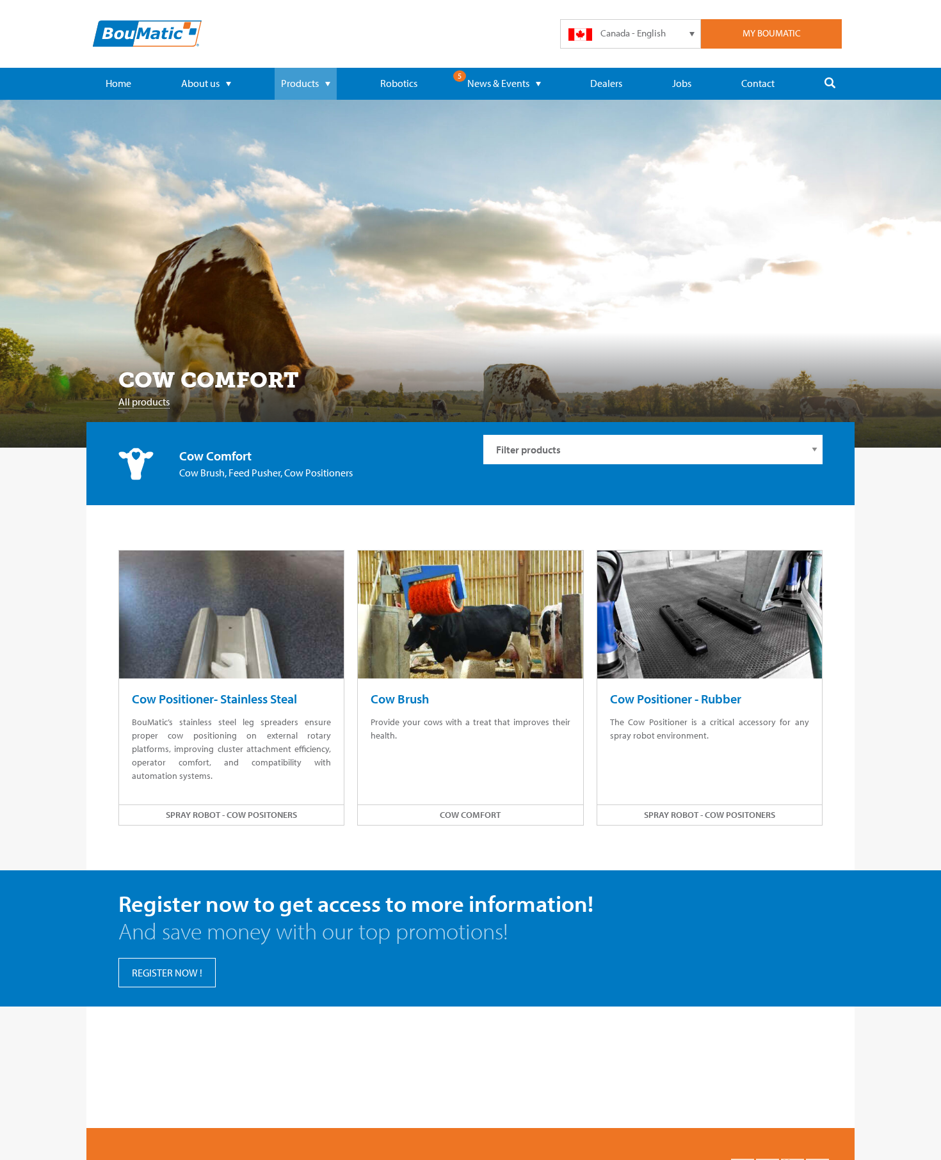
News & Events (498, 83)
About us (200, 83)
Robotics (398, 83)
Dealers (606, 83)
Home (118, 83)
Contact (758, 83)
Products (300, 83)
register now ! (167, 972)
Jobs (681, 83)
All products (144, 401)
